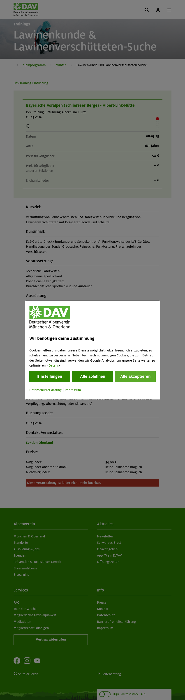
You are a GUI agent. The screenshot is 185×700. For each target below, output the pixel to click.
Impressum (73, 390)
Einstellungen (49, 376)
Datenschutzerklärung (45, 390)
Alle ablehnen (92, 376)
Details (54, 365)
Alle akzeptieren (135, 376)
